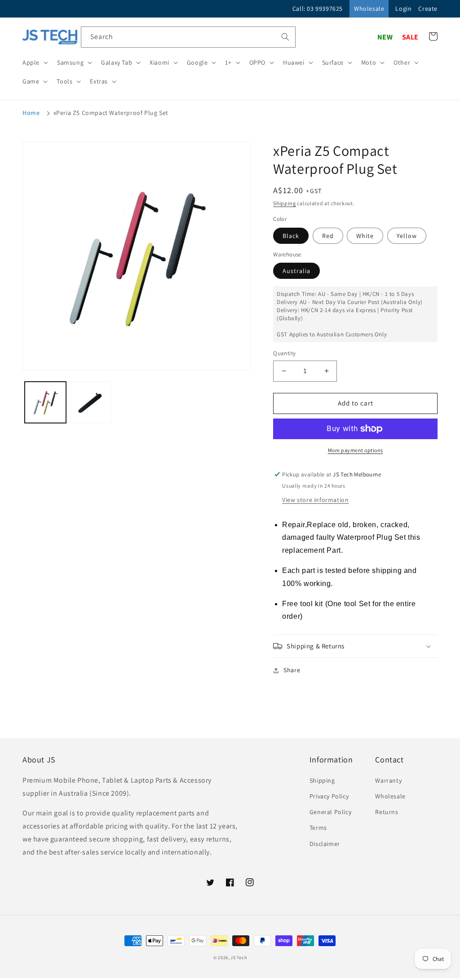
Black (291, 236)
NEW (385, 37)
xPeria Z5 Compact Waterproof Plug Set (110, 113)
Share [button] (291, 670)
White (365, 236)
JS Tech (238, 957)
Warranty (388, 780)
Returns (386, 812)
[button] (34, 62)
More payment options (355, 450)
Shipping (284, 203)
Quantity (284, 353)
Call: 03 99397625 (317, 8)
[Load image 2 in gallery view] (91, 402)
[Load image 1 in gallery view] (45, 402)
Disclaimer (325, 844)
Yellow (407, 236)
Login (403, 8)
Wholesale (369, 8)
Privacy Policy (329, 796)
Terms (318, 828)
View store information (315, 500)
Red (328, 236)
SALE (410, 37)
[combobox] (188, 37)
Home (31, 113)
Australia (296, 271)
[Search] (285, 37)
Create (428, 8)
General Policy (330, 812)
